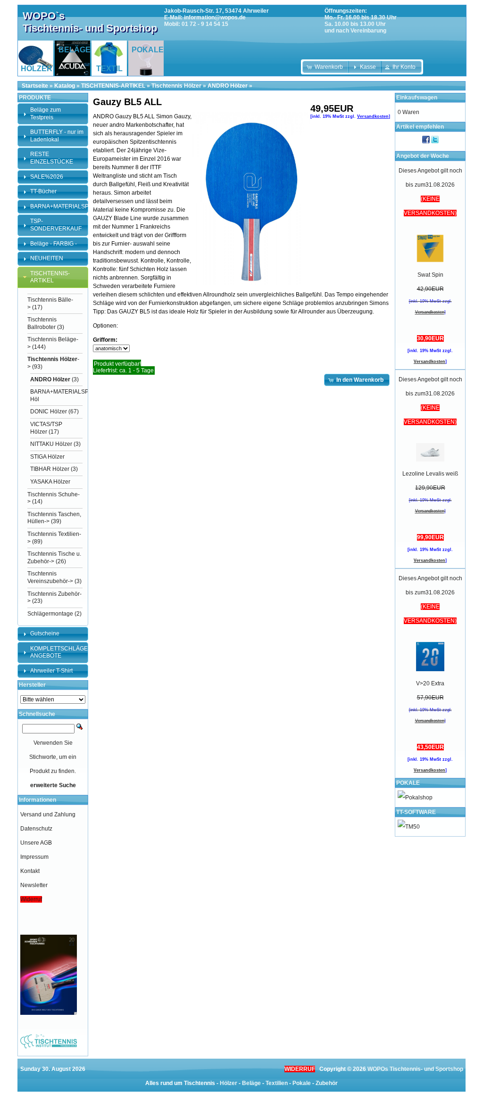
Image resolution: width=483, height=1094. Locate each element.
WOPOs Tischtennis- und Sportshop (415, 1069)
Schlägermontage (50, 613)
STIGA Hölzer (47, 456)
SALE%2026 (46, 176)
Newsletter (34, 885)
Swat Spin (430, 274)
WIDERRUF (299, 1069)
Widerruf (31, 899)
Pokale (301, 1083)
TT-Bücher (43, 191)
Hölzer (228, 1083)
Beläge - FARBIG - (53, 243)
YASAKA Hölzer (50, 481)
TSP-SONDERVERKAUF (56, 225)
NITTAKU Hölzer (51, 444)
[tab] (52, 113)
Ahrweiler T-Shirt (51, 670)
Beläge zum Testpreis (45, 114)
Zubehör (327, 1083)
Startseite (35, 85)
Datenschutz (36, 828)
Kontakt (30, 871)
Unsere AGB (36, 842)
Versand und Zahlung (47, 814)
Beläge (251, 1083)
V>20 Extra (430, 683)
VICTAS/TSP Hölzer (46, 428)
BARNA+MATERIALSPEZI (63, 206)
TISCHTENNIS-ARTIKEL (113, 85)
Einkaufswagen (416, 97)
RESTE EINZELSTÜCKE (51, 158)
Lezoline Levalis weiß (430, 473)
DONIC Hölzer (48, 411)
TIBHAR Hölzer (49, 469)
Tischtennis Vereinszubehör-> (50, 577)
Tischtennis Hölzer (176, 85)
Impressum (34, 857)
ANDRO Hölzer (228, 85)
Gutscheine (44, 633)
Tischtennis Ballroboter (42, 323)
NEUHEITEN (46, 258)
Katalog (64, 85)
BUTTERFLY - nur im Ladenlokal (56, 136)
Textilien (277, 1083)
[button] (325, 67)
